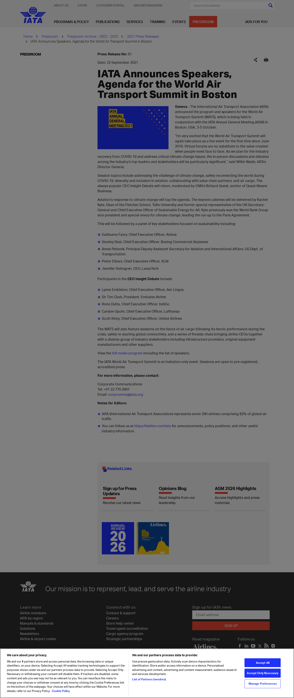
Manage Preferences (263, 683)
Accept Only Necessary (262, 673)
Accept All (262, 662)
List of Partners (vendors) (149, 679)
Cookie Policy (60, 690)
